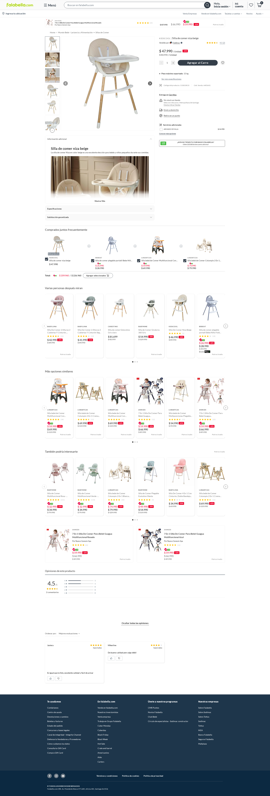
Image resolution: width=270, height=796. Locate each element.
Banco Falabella (205, 735)
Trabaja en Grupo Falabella (109, 721)
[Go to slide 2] (135, 361)
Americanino (103, 753)
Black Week (103, 739)
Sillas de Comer (102, 32)
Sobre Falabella (205, 708)
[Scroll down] (52, 130)
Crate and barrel (105, 748)
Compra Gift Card (55, 753)
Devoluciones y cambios (57, 717)
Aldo (100, 757)
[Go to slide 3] (137, 361)
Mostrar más (100, 201)
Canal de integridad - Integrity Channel (64, 735)
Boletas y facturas (55, 721)
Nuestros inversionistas (108, 712)
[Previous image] (65, 83)
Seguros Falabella (205, 739)
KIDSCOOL (164, 38)
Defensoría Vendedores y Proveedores (64, 739)
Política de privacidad (153, 776)
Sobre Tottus (203, 717)
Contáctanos (52, 708)
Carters (101, 762)
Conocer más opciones (167, 134)
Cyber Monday (104, 726)
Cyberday (102, 730)
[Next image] (150, 83)
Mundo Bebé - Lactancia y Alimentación (75, 32)
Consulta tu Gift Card (56, 748)
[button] (137, 5)
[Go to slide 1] (132, 362)
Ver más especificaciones (171, 79)
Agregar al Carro (197, 62)
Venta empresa (104, 717)
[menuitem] (231, 13)
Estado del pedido (55, 726)
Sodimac (202, 721)
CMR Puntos (153, 708)
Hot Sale (101, 744)
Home (52, 32)
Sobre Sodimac (204, 712)
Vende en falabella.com (108, 708)
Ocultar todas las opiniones (135, 623)
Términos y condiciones (107, 776)
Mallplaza (202, 744)
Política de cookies (130, 776)
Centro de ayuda (54, 712)
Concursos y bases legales (58, 730)
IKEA (200, 730)
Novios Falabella (155, 712)
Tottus (201, 726)
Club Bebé (152, 717)
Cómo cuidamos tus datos (58, 744)
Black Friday (103, 735)
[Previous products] (44, 326)
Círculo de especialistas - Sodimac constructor (168, 721)
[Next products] (226, 326)
